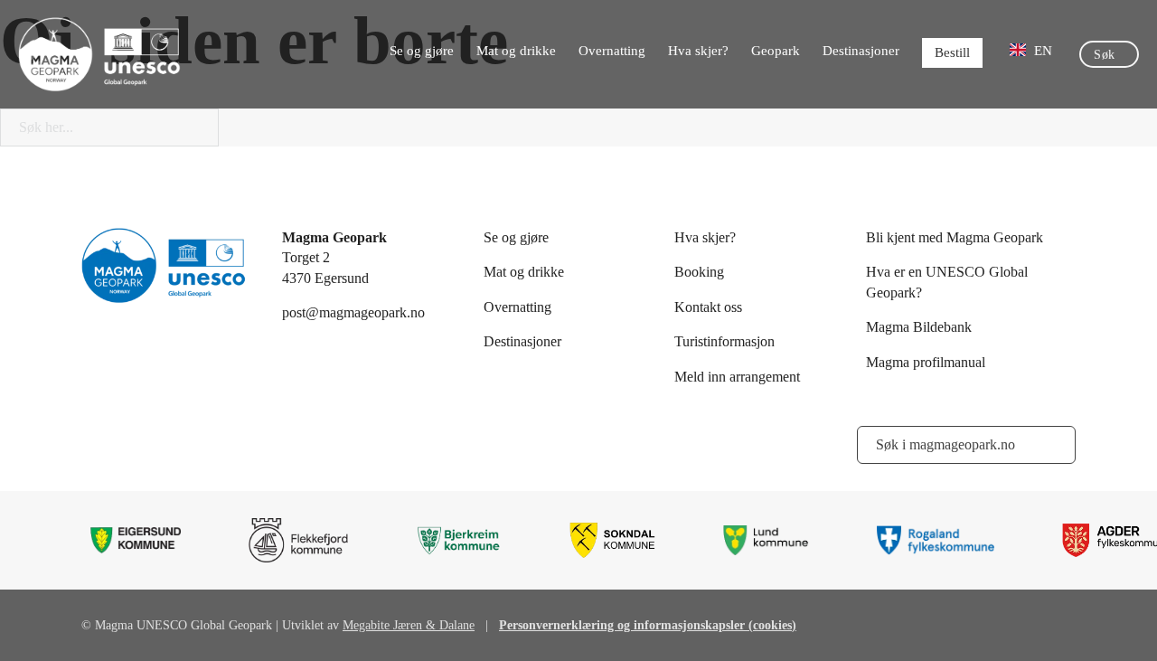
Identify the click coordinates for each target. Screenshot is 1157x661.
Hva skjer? (698, 50)
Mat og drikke (516, 50)
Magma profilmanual (925, 362)
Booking (699, 271)
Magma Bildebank (919, 327)
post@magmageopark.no (353, 312)
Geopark (775, 50)
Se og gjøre (422, 50)
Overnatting (611, 50)
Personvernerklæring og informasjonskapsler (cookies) (647, 625)
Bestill (952, 52)
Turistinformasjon (724, 341)
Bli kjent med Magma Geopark (954, 237)
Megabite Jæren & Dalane (409, 625)
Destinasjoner (861, 50)
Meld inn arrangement (737, 376)
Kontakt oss (708, 307)
